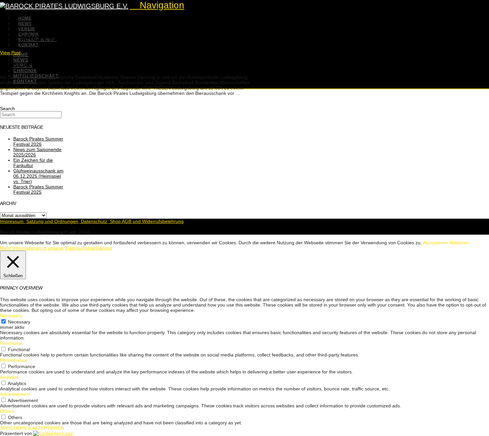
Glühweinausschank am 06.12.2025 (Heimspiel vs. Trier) (38, 176)
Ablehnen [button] (459, 242)
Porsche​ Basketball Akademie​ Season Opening (88, 65)
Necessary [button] (11, 315)
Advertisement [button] (15, 394)
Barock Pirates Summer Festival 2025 (38, 189)
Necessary (19, 322)
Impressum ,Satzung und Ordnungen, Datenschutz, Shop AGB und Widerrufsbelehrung (92, 221)
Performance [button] (13, 360)
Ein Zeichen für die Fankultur (33, 162)
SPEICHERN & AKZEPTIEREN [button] (32, 428)
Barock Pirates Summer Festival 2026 (38, 141)
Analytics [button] (9, 377)
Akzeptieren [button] (435, 242)
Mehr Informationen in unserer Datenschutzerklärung (56, 248)
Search (7, 108)
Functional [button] (11, 343)
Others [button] (7, 411)
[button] (157, 5)
